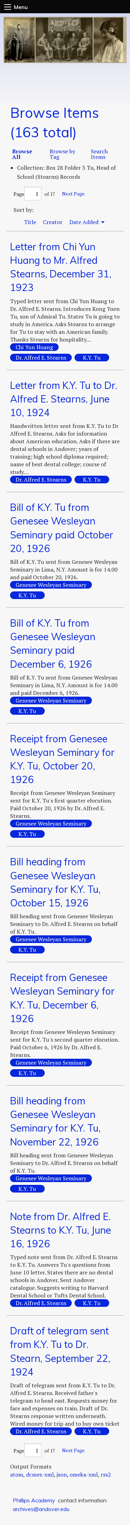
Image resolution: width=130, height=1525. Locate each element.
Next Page (73, 193)
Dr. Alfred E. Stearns (41, 357)
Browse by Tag (62, 154)
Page (19, 194)
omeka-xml (84, 1474)
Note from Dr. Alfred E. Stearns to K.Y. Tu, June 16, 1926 (60, 1230)
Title (30, 222)
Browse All (22, 154)
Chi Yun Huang (34, 347)
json (62, 1474)
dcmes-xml (40, 1474)
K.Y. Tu (92, 357)
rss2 (106, 1474)
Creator (52, 222)
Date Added (84, 222)
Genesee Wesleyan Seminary (51, 585)
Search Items (99, 154)
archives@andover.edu (41, 1508)
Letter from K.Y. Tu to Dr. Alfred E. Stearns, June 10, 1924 (63, 399)
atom (16, 1474)
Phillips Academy (34, 1500)
